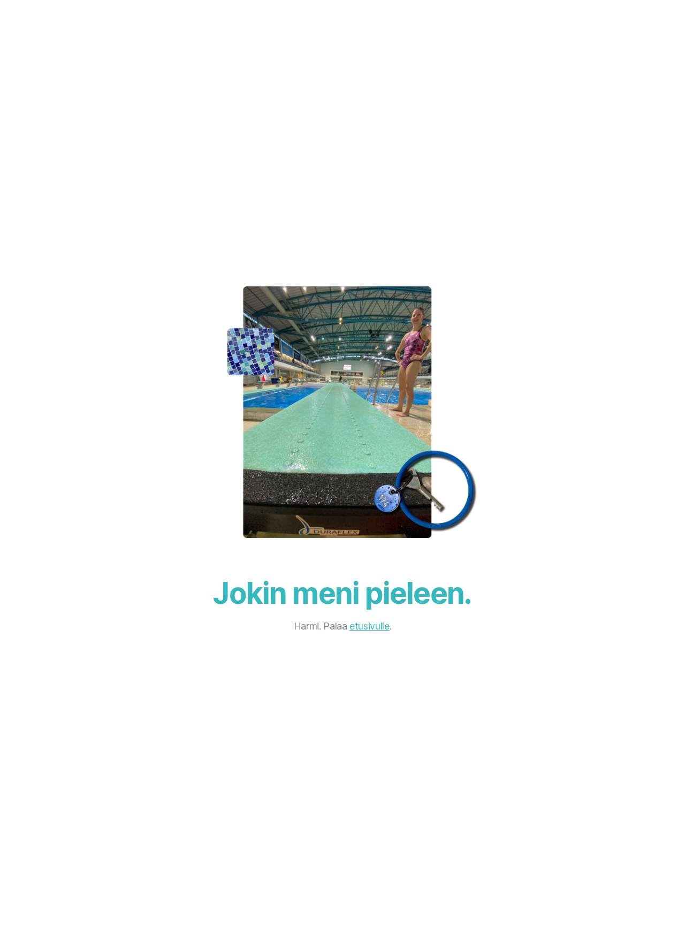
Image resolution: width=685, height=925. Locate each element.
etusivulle (369, 626)
